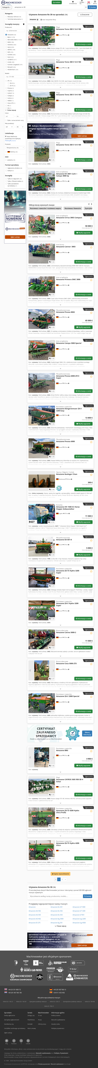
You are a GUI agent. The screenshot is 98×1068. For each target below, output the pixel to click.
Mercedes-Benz (15, 40)
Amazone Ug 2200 (79, 919)
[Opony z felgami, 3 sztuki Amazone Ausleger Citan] (42, 481)
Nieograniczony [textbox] (13, 148)
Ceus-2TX (11, 103)
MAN (11, 42)
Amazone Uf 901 (78, 915)
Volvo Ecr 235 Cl (55, 1001)
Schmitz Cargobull (15, 64)
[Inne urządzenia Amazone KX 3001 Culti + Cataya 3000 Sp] (42, 181)
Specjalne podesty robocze (38, 1001)
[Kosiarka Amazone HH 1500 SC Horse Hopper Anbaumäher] (42, 514)
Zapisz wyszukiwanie (61, 874)
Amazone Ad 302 (35, 911)
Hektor (11, 100)
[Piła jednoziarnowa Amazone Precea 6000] (42, 448)
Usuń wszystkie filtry (49, 20)
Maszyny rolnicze (14, 17)
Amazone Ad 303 (35, 915)
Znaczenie (85, 15)
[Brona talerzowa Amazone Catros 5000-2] (42, 639)
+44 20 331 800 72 (14, 990)
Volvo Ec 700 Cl (49, 1006)
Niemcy (14, 152)
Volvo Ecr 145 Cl (8, 1001)
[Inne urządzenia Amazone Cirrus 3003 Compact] (42, 225)
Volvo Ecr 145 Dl (21, 1001)
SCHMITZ (12, 59)
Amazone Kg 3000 (57, 919)
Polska (10, 140)
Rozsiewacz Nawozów (73, 208)
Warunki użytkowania (57, 1064)
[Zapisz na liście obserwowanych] (91, 30)
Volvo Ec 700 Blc (90, 1001)
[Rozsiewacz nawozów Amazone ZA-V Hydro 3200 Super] (42, 610)
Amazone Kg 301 (57, 923)
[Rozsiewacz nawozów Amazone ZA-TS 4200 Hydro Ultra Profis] (42, 817)
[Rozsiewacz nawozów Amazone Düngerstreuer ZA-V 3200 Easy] (42, 416)
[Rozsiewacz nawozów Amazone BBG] (42, 757)
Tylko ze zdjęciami (15, 179)
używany (11, 160)
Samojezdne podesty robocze (72, 1001)
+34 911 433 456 (59, 993)
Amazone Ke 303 (57, 915)
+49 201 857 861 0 (59, 990)
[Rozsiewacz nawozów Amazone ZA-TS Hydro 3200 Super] (42, 578)
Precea (11, 88)
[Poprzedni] (30, 36)
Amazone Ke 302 (57, 911)
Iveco (11, 47)
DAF (10, 52)
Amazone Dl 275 (34, 923)
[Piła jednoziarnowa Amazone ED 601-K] (42, 547)
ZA (10, 81)
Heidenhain (13, 69)
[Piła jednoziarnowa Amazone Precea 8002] (42, 319)
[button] (95, 2)
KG (9, 108)
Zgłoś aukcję (82, 136)
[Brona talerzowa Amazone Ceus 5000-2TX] (42, 670)
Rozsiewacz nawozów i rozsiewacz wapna (45, 208)
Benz (11, 37)
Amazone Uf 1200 (79, 911)
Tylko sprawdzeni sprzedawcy (13, 185)
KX (9, 105)
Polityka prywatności (44, 1064)
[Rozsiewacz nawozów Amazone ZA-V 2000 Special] (42, 703)
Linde (11, 62)
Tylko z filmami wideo (15, 181)
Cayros (11, 91)
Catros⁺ (11, 93)
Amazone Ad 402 (35, 919)
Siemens (12, 45)
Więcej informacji (87, 733)
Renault (12, 67)
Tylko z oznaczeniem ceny (15, 120)
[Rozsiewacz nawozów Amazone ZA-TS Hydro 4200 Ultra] (42, 850)
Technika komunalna (15, 19)
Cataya (11, 96)
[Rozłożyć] (60, 54)
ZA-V (12, 83)
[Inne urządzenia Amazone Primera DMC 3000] (42, 286)
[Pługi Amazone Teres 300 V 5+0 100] (42, 36)
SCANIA (12, 54)
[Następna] (53, 36)
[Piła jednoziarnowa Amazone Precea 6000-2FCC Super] (42, 383)
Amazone (12, 35)
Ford (11, 57)
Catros (10, 98)
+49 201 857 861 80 (15, 993)
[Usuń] (86, 7)
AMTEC (11, 50)
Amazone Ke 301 (57, 907)
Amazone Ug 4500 (79, 923)
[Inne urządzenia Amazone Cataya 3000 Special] (42, 350)
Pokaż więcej (61, 926)
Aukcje (11, 170)
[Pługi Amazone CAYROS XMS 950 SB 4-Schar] (42, 786)
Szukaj (93, 7)
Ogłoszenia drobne (15, 168)
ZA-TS (12, 86)
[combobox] (15, 147)
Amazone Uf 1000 (79, 907)
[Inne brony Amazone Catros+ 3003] (42, 253)
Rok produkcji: (9, 123)
